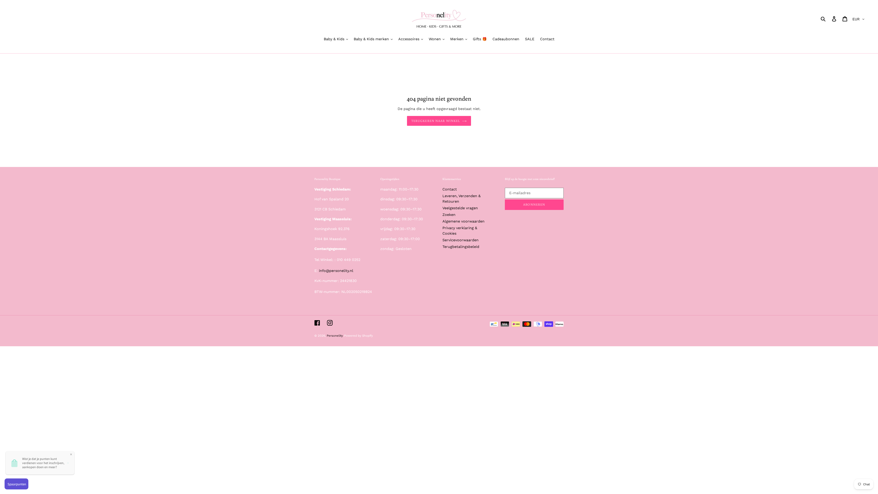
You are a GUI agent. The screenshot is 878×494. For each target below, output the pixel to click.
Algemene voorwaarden (463, 221)
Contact (449, 189)
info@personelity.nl (336, 270)
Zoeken (448, 214)
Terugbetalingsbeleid (460, 246)
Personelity (335, 335)
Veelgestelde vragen (460, 208)
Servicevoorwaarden (460, 240)
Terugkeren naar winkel (435, 121)
